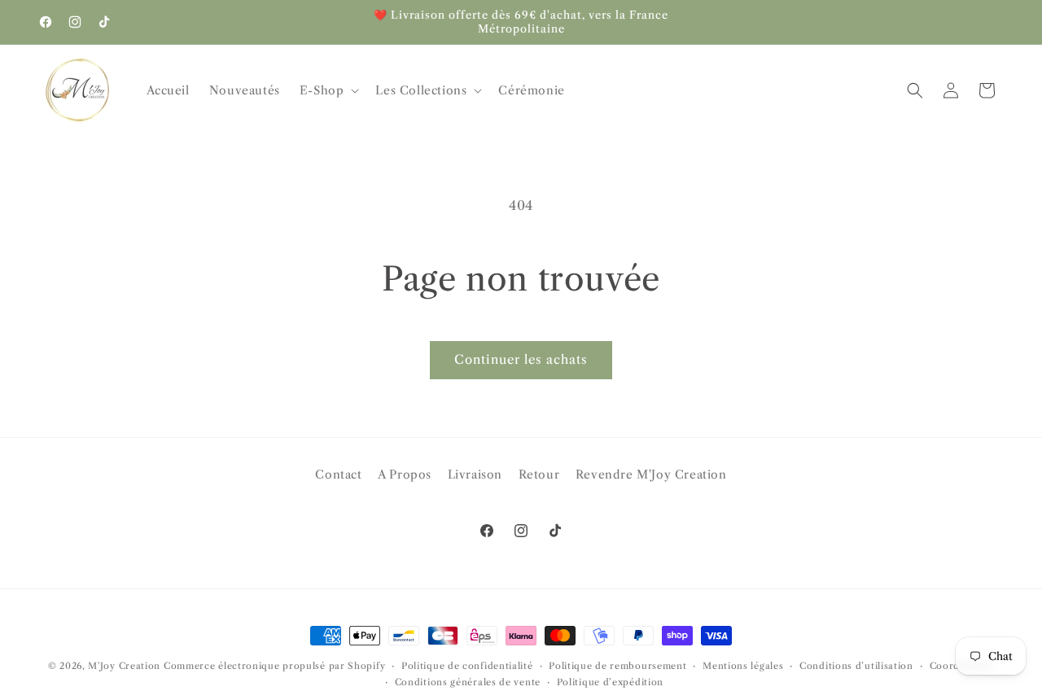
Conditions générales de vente (468, 682)
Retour (539, 474)
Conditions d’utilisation (856, 665)
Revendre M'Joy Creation (651, 474)
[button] (328, 90)
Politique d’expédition (610, 682)
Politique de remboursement (617, 665)
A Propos (404, 474)
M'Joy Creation (124, 665)
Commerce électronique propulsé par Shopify (274, 665)
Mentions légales (743, 665)
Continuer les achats (521, 359)
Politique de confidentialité (467, 665)
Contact (338, 474)
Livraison (475, 474)
